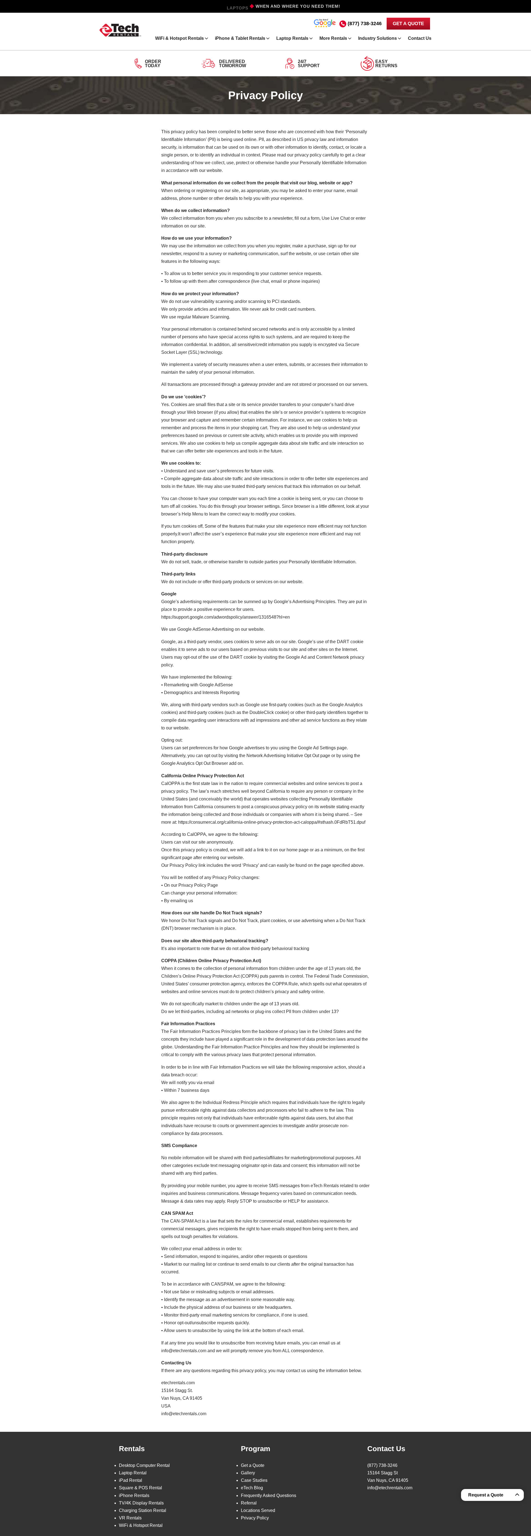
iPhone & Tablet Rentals (240, 38)
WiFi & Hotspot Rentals (179, 38)
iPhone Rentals (134, 1495)
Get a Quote (252, 1465)
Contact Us (419, 38)
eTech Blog (252, 1487)
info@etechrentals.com (389, 1487)
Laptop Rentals (292, 38)
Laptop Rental (133, 1472)
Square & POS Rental (140, 1487)
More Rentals (333, 38)
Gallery (248, 1472)
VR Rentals (130, 1518)
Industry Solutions (377, 38)
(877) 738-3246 (365, 23)
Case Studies (254, 1480)
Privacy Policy (255, 1518)
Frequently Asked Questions (268, 1495)
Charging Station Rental (142, 1510)
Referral (249, 1502)
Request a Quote (485, 1495)
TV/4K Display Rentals (141, 1502)
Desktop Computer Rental (144, 1465)
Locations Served (258, 1510)
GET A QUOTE (408, 23)
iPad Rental (130, 1480)
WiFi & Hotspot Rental (141, 1525)
